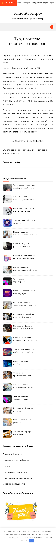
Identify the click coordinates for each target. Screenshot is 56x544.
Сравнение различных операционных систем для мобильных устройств (25, 339)
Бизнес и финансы (12, 454)
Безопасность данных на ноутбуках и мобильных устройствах (24, 257)
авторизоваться (11, 153)
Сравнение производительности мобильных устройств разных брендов (23, 374)
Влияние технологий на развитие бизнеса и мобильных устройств (23, 316)
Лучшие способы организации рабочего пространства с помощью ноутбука (24, 198)
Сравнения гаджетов (14, 484)
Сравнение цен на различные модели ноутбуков (21, 245)
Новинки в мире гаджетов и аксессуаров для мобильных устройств (24, 210)
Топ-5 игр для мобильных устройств (24, 221)
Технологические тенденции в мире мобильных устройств (23, 398)
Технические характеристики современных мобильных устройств (24, 280)
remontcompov (28, 13)
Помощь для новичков (15, 472)
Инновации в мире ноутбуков (21, 362)
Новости (7, 466)
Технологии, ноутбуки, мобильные (23, 432)
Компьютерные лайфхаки (16, 460)
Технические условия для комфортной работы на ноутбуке (24, 187)
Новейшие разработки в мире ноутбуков (24, 292)
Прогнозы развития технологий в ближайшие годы (24, 304)
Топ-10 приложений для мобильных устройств (23, 350)
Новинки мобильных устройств (22, 421)
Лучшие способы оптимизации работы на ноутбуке (24, 386)
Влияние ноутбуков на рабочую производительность (23, 410)
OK (31, 541)
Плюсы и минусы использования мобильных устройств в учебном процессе (25, 233)
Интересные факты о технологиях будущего (23, 327)
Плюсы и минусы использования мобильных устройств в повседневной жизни (25, 269)
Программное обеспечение (17, 478)
